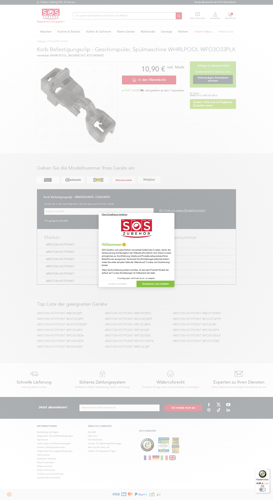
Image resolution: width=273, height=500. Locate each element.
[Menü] (268, 470)
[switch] (262, 489)
